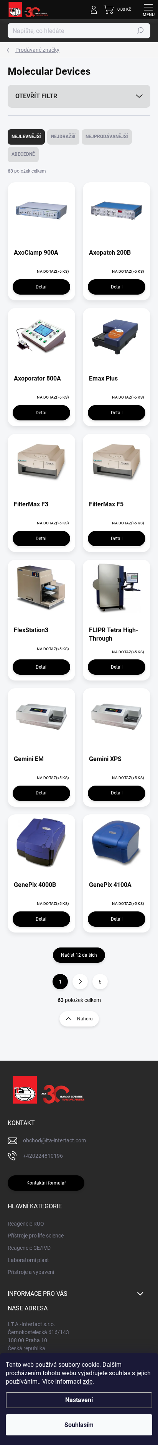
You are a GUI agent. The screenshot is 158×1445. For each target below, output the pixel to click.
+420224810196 (43, 1156)
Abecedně (23, 154)
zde (87, 1381)
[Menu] (148, 9)
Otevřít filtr (36, 96)
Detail (42, 287)
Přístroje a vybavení (31, 1272)
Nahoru (85, 1019)
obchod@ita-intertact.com (54, 1140)
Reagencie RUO (26, 1224)
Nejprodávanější (107, 136)
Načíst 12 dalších (79, 955)
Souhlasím (79, 1425)
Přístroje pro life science (36, 1235)
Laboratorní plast (28, 1260)
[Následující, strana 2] (80, 981)
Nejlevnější (26, 136)
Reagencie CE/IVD (29, 1248)
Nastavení (79, 1400)
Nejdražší (63, 136)
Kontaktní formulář (46, 1183)
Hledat (140, 30)
